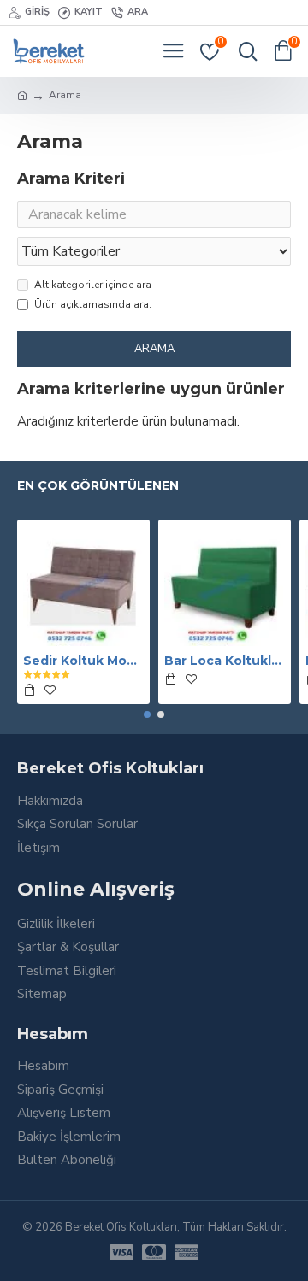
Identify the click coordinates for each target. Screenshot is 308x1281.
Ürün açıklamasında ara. (92, 304)
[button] (147, 714)
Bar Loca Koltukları (224, 660)
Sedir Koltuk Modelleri (83, 660)
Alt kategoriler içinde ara (92, 284)
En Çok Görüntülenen (98, 486)
